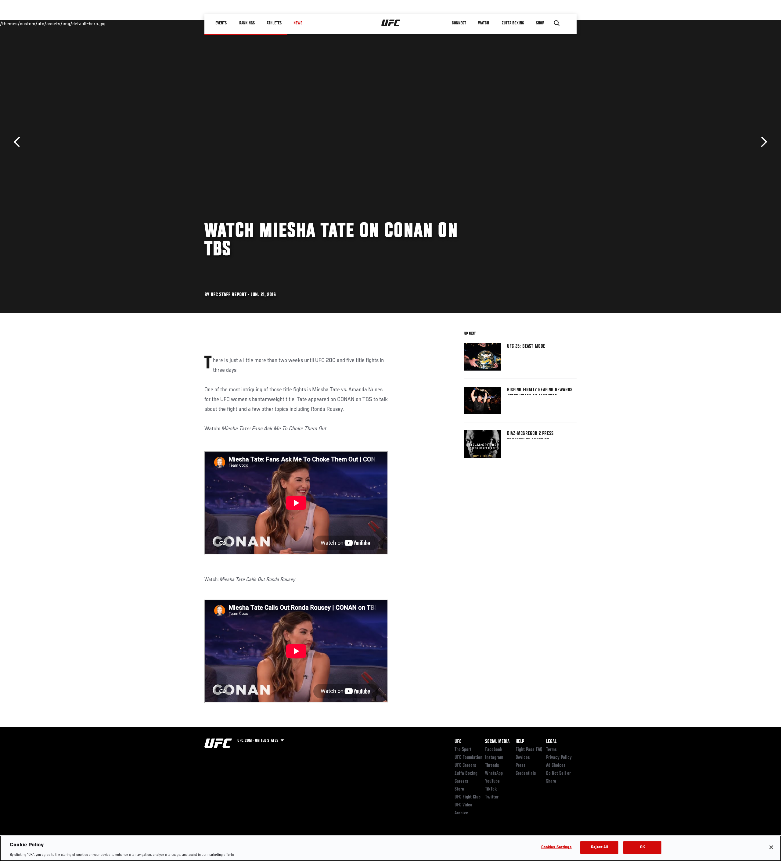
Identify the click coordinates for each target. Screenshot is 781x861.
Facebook (493, 749)
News (297, 23)
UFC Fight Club (467, 797)
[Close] (771, 847)
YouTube (492, 781)
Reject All (599, 847)
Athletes (274, 23)
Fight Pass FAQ (529, 749)
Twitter (491, 797)
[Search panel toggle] (557, 23)
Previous (19, 142)
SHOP (540, 23)
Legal (551, 741)
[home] (391, 23)
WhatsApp (494, 773)
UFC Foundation (468, 757)
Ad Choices (556, 765)
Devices (523, 757)
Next (762, 142)
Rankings (247, 23)
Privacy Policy (559, 757)
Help (520, 741)
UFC (458, 741)
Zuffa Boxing (513, 23)
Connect (459, 23)
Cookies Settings (556, 847)
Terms (551, 749)
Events (221, 23)
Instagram (494, 757)
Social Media (497, 741)
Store (459, 789)
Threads (492, 765)
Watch (483, 23)
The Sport (463, 749)
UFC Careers (465, 765)
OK (642, 847)
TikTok (491, 789)
